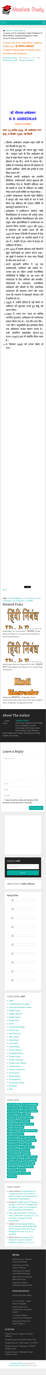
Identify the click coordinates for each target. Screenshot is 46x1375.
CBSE (11, 1001)
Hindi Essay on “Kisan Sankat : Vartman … (20, 1266)
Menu (3, 23)
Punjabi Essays (15, 1056)
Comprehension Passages (19, 1004)
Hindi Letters (14, 1037)
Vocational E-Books (16, 1083)
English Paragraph (15, 1131)
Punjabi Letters (14, 1160)
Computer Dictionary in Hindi (20, 1007)
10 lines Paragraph (29, 1111)
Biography (12, 1121)
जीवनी (15, 60)
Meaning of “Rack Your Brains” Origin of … (21, 1322)
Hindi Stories (14, 1040)
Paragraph (25, 1154)
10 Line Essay (28, 598)
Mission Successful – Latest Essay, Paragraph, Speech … (22, 1309)
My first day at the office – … (22, 1296)
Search (22, 873)
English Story (14, 1020)
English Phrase (14, 1017)
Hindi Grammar (15, 1034)
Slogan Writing (14, 1076)
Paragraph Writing (16, 1053)
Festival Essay (28, 1137)
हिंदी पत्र (30, 1167)
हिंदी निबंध (21, 1167)
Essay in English (14, 1137)
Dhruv (11, 1213)
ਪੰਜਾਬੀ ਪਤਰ (12, 1177)
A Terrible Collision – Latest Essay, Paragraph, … (22, 1316)
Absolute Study (16, 1363)
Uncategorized (15, 1079)
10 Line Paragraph (28, 1108)
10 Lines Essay (14, 1111)
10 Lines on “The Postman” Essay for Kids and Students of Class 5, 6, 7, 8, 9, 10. (21, 1239)
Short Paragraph (29, 1160)
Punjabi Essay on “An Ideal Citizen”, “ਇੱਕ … (21, 1340)
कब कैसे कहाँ (13, 1086)
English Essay (13, 1124)
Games (12, 1024)
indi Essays (24, 1150)
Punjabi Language (16, 1060)
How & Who (13, 1043)
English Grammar (15, 1014)
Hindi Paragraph (14, 1147)
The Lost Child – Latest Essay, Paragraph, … (21, 1302)
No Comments (28, 60)
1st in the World (14, 1104)
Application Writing (25, 1118)
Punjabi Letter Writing (17, 1063)
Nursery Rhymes (15, 1050)
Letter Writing (14, 1047)
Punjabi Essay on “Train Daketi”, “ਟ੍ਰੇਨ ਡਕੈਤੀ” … (22, 1343)
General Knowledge (17, 1027)
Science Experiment (17, 1070)
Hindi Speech (28, 1147)
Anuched (11, 1118)
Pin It (5, 590)
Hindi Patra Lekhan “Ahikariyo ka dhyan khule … (22, 1284)
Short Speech (14, 1073)
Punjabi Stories (15, 1066)
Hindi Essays (18, 31)
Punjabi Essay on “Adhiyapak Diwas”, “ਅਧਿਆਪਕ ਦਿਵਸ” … (19, 1353)
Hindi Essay (31, 1140)
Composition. (24, 1121)
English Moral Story (15, 1127)
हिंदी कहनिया (12, 1167)
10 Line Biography (14, 598)
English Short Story (15, 1134)
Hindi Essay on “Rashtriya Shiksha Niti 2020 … (22, 1278)
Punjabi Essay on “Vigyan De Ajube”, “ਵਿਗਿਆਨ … (19, 1335)
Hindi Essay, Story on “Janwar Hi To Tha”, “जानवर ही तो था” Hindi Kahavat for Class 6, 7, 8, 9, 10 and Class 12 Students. (22, 667)
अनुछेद (32, 1163)
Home (8, 31)
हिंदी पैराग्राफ (12, 1170)
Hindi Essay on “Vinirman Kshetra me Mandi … (22, 1260)
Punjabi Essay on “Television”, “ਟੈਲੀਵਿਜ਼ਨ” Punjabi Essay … (20, 1347)
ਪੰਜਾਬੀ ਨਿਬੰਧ (25, 1173)
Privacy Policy (14, 1365)
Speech (24, 1163)
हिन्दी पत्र (22, 1170)
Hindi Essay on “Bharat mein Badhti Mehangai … (21, 1272)
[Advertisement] (23, 86)
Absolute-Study (10, 58)
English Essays (14, 1011)
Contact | (23, 1365)
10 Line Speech (18, 601)
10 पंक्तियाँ (29, 601)
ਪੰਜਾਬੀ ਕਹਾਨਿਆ (13, 1173)
